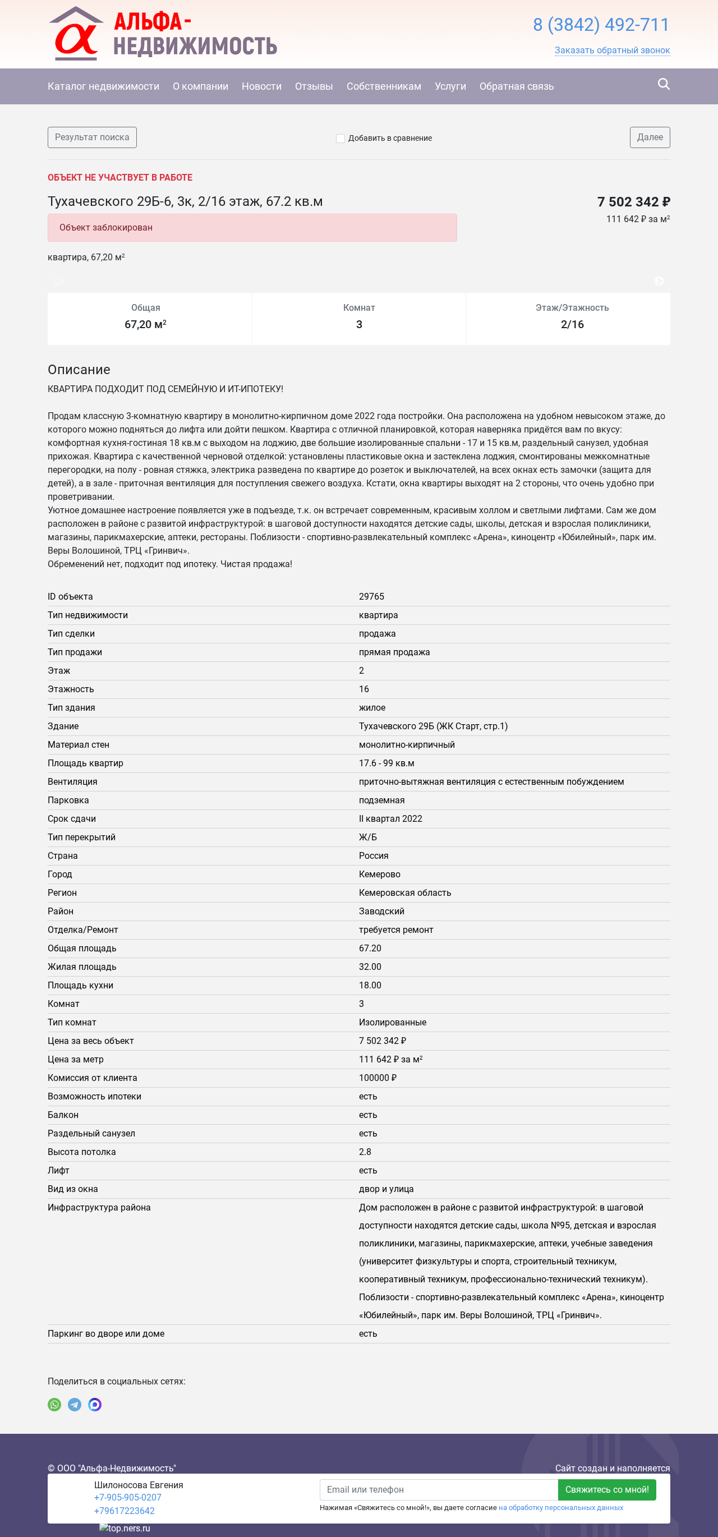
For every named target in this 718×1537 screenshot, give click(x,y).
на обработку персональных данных (561, 1507)
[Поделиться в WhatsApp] (54, 1404)
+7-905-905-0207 (128, 1497)
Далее (650, 137)
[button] (612, 50)
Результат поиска (92, 137)
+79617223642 (124, 1511)
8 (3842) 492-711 (601, 24)
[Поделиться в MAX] (95, 1404)
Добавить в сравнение (390, 138)
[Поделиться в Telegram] (74, 1404)
